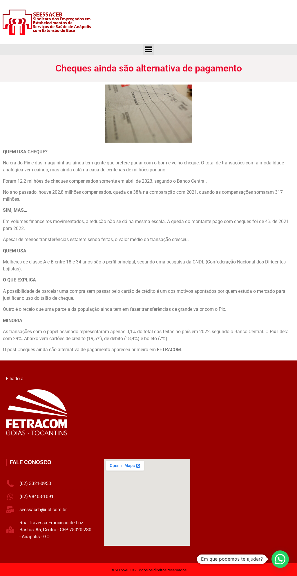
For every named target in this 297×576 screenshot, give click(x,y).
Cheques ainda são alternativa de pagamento (63, 349)
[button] (280, 559)
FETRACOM (169, 349)
